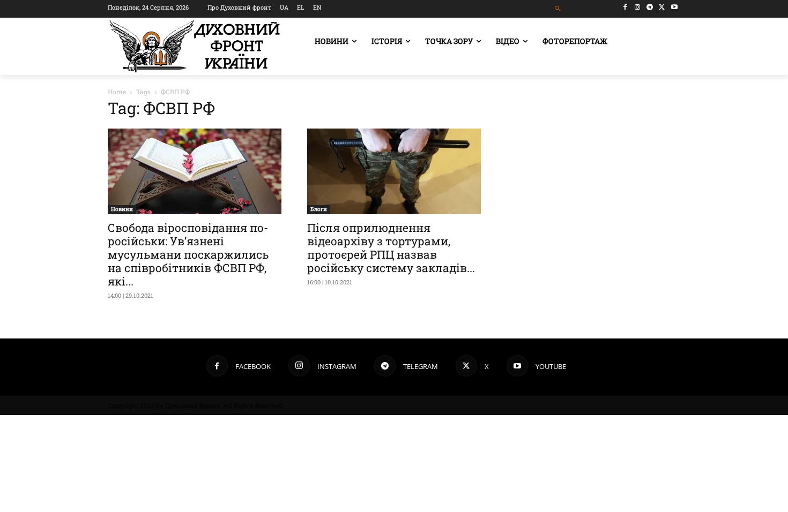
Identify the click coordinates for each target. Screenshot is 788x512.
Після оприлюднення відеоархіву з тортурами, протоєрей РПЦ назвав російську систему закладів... (391, 247)
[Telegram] (650, 7)
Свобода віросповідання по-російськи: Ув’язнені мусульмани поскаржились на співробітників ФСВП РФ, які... (188, 254)
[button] (558, 9)
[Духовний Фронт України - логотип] (194, 46)
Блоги (318, 209)
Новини (122, 209)
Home (117, 91)
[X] (662, 7)
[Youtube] (674, 7)
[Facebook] (625, 7)
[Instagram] (637, 7)
